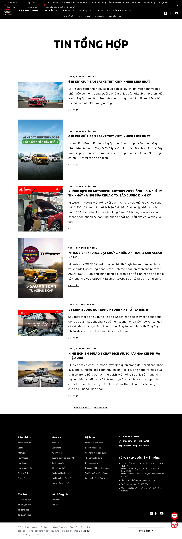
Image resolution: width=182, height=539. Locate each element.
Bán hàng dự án (58, 463)
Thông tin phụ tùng (93, 457)
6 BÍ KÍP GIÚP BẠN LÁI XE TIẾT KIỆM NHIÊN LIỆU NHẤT (109, 81)
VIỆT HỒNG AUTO (28, 10)
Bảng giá (55, 442)
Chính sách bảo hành (94, 442)
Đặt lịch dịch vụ (91, 463)
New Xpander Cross (26, 468)
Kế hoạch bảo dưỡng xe (95, 478)
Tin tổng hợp (99, 16)
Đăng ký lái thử (58, 468)
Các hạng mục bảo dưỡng (96, 452)
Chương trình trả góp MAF (63, 457)
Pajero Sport (23, 478)
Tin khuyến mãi (84, 16)
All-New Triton (24, 473)
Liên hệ (55, 504)
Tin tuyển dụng (114, 16)
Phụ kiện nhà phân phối (62, 478)
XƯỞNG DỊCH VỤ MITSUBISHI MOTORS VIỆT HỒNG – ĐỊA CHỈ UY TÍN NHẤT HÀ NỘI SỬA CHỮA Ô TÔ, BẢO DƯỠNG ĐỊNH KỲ (115, 193)
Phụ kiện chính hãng (60, 473)
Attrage (21, 452)
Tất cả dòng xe (24, 442)
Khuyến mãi (57, 447)
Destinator (22, 447)
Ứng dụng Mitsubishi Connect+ (98, 468)
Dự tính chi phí (58, 452)
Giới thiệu (56, 499)
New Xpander (23, 463)
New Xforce (23, 457)
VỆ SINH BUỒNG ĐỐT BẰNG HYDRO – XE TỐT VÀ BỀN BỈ (108, 309)
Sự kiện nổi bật (67, 16)
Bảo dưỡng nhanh (93, 447)
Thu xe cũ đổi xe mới (60, 483)
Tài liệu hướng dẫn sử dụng (96, 473)
